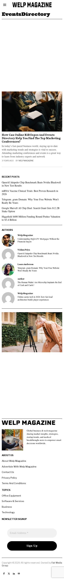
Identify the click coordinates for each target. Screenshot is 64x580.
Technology (8, 512)
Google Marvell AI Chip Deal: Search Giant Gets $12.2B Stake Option (30, 209)
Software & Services (13, 501)
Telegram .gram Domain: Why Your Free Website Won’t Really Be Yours (30, 201)
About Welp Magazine (14, 460)
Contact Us (8, 472)
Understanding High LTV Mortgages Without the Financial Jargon (38, 240)
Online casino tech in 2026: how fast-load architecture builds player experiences (35, 298)
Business (7, 506)
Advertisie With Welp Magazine (19, 466)
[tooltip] (8, 240)
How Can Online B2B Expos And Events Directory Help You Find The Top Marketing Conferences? (31, 138)
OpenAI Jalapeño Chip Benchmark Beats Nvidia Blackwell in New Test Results (31, 184)
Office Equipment (11, 495)
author (21, 279)
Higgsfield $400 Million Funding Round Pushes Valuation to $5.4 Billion (31, 218)
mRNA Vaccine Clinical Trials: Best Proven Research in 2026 (30, 192)
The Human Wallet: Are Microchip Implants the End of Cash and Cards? (40, 283)
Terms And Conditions (14, 483)
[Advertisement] (32, 53)
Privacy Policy (9, 477)
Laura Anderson (25, 264)
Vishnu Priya (24, 250)
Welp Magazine (25, 161)
